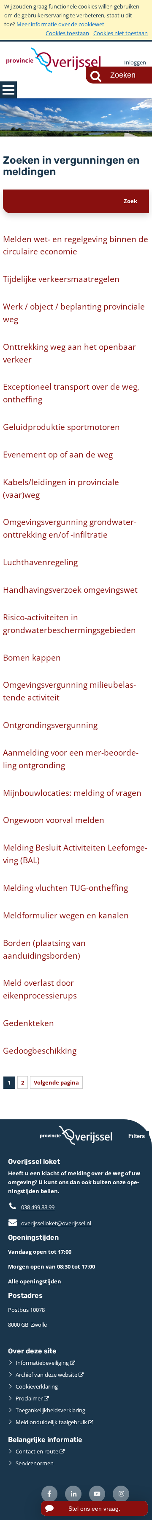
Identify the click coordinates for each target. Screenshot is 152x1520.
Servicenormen (35, 1463)
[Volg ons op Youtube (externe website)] (97, 1494)
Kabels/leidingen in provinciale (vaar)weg (61, 488)
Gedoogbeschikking (39, 1050)
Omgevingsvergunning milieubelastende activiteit (69, 691)
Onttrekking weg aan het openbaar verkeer (69, 353)
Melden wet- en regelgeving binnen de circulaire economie (75, 245)
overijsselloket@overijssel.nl (49, 1223)
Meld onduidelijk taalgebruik (51, 1422)
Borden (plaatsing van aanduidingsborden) (44, 949)
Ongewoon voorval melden (53, 819)
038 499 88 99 (37, 1207)
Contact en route (37, 1451)
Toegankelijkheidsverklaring (50, 1410)
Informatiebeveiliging (42, 1363)
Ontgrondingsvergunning (50, 725)
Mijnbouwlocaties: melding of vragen (72, 792)
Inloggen (135, 62)
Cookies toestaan (67, 33)
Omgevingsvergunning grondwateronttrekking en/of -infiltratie (69, 528)
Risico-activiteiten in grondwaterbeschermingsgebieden (69, 623)
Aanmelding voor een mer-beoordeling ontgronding (70, 758)
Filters (136, 1136)
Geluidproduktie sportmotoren (61, 426)
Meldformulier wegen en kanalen (66, 915)
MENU (8, 89)
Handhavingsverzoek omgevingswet (70, 589)
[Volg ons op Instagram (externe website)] (121, 1494)
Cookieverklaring (37, 1386)
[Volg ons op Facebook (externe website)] (49, 1494)
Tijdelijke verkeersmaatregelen (61, 278)
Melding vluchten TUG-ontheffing (65, 887)
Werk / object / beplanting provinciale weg (74, 312)
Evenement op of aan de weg (58, 454)
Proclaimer (29, 1398)
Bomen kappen (32, 657)
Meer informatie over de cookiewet (60, 24)
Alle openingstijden (34, 1281)
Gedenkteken (28, 1023)
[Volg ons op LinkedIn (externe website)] (73, 1494)
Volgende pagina (56, 1082)
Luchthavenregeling (40, 562)
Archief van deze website (46, 1374)
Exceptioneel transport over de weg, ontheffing (71, 392)
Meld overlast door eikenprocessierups (40, 989)
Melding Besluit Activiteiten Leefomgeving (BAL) (75, 853)
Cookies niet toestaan (120, 33)
